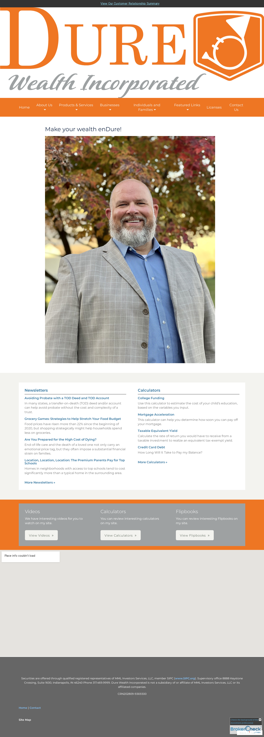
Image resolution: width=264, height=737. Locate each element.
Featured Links (187, 105)
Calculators (149, 390)
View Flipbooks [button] (193, 535)
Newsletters (36, 390)
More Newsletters (40, 482)
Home (24, 107)
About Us (44, 105)
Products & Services (76, 105)
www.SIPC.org (185, 678)
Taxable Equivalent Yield (157, 431)
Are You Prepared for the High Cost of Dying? (60, 439)
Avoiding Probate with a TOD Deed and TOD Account (67, 398)
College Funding (151, 398)
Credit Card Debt (151, 447)
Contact (35, 708)
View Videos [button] (39, 535)
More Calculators (152, 462)
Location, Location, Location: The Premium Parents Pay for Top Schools (75, 461)
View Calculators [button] (119, 535)
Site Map (25, 720)
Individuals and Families (147, 107)
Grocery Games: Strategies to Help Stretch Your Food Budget (73, 419)
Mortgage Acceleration (156, 414)
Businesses (109, 105)
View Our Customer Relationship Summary (129, 3)
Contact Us (236, 107)
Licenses (214, 107)
